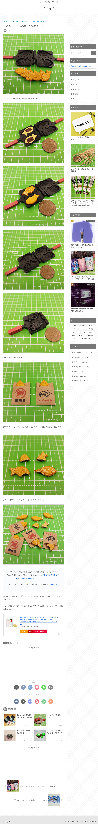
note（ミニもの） (80, 371)
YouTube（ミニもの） (81, 357)
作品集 (7, 643)
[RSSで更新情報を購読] (50, 701)
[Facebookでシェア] (23, 687)
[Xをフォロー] (23, 701)
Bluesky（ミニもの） (81, 380)
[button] (50, 687)
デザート (14, 643)
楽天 (30, 631)
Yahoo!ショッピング (40, 631)
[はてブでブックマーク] (30, 687)
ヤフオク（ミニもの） (81, 362)
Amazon (24, 631)
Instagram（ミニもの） (82, 366)
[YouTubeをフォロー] (37, 701)
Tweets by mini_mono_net (81, 66)
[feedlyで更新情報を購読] (43, 701)
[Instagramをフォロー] (30, 701)
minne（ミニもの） (80, 376)
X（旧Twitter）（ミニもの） (83, 352)
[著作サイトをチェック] (16, 701)
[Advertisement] (33, 662)
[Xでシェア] (16, 687)
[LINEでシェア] (43, 687)
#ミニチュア (47, 575)
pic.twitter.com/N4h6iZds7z (26, 578)
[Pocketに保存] (37, 687)
